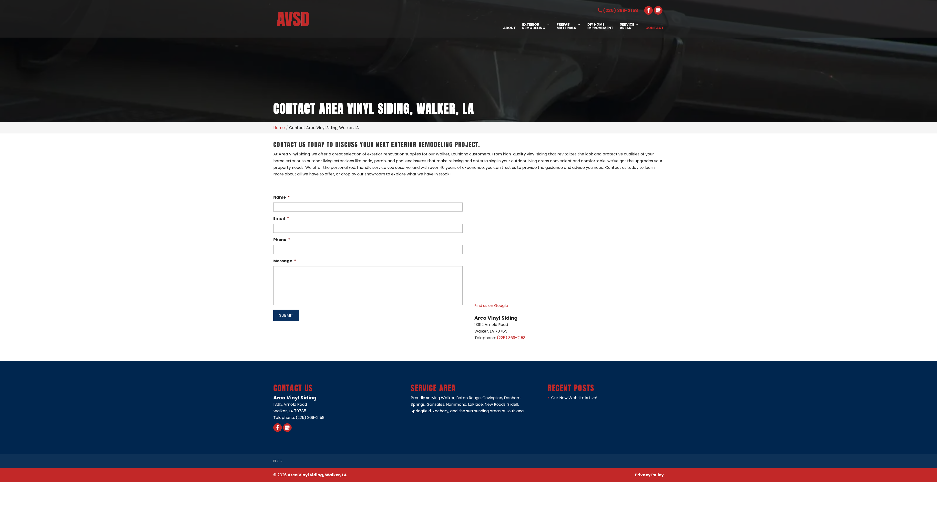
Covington (492, 398)
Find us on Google (491, 305)
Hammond (456, 404)
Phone (281, 240)
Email (281, 218)
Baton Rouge (468, 398)
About (509, 28)
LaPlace (475, 404)
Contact (654, 28)
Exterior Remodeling (533, 26)
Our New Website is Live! (574, 398)
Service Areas (627, 26)
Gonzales (435, 404)
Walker (448, 398)
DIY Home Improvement (600, 26)
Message (284, 261)
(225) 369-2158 (620, 10)
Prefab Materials (566, 26)
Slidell (512, 404)
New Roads (495, 404)
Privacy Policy (649, 475)
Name (281, 197)
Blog (277, 460)
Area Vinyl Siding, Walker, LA (317, 475)
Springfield (421, 411)
